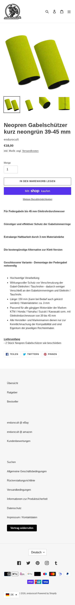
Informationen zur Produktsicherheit (27, 498)
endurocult (32, 593)
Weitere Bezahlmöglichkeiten (37, 199)
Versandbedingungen (19, 489)
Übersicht (12, 383)
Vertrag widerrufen (21, 527)
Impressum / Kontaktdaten (22, 517)
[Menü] (69, 11)
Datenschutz (14, 508)
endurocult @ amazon (19, 431)
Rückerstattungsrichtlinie (21, 480)
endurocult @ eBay (18, 422)
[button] (11, 594)
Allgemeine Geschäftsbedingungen (27, 471)
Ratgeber (12, 392)
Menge (7, 163)
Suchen (11, 462)
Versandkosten (30, 150)
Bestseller (12, 401)
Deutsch (36, 552)
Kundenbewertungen (18, 440)
